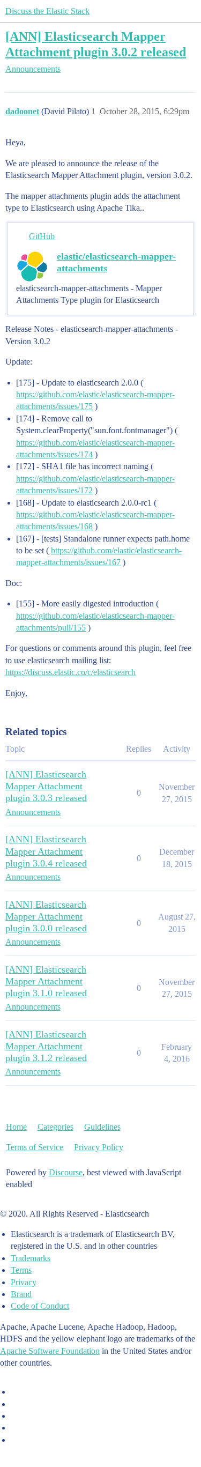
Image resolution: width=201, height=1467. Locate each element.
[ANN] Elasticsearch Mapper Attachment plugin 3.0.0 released (46, 916)
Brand (21, 1294)
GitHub (42, 236)
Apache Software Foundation (50, 1350)
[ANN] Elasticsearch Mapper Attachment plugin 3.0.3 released (46, 786)
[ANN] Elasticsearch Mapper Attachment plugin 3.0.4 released (46, 851)
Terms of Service (34, 1147)
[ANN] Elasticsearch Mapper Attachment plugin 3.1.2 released (46, 1046)
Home (16, 1126)
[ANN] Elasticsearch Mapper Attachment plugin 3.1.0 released (46, 981)
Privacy (23, 1282)
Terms (21, 1270)
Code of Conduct (40, 1305)
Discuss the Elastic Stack (47, 11)
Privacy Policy (98, 1147)
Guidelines (102, 1126)
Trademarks (30, 1258)
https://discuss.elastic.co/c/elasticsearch (70, 672)
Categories (55, 1126)
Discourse (66, 1172)
